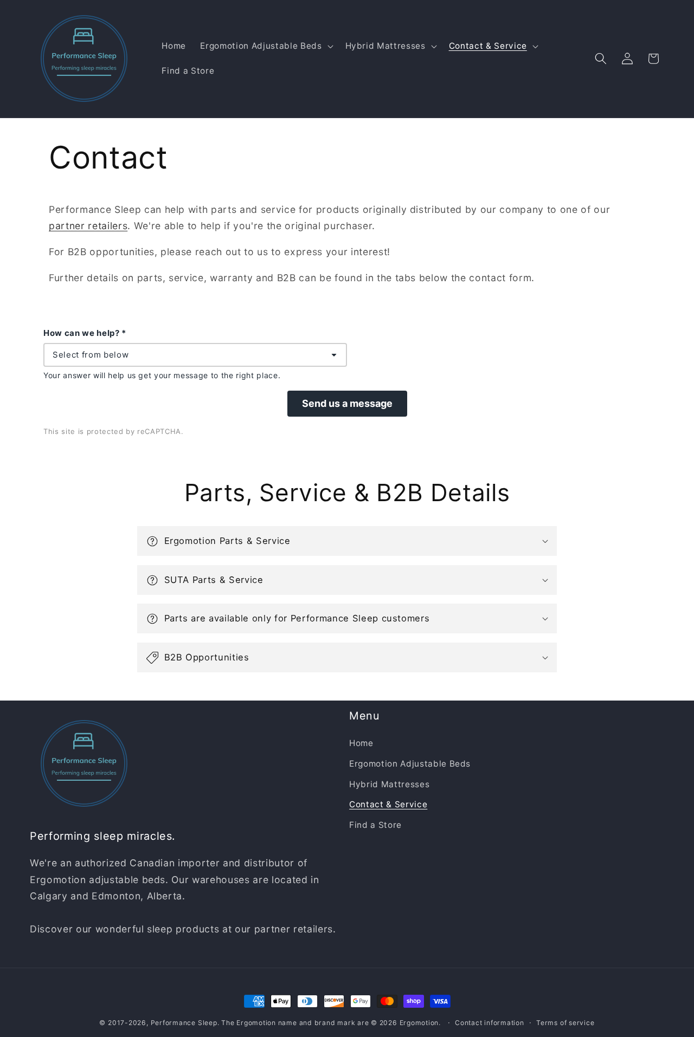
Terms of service (565, 1023)
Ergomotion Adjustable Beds (410, 764)
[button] (265, 46)
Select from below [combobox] (90, 354)
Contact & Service (388, 805)
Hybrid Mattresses (389, 784)
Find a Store (375, 825)
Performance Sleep (184, 1023)
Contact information (489, 1023)
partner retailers (88, 225)
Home (361, 743)
